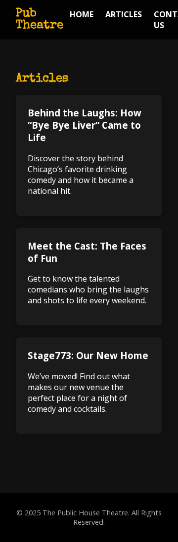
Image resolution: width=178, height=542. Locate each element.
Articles (123, 14)
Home (81, 14)
